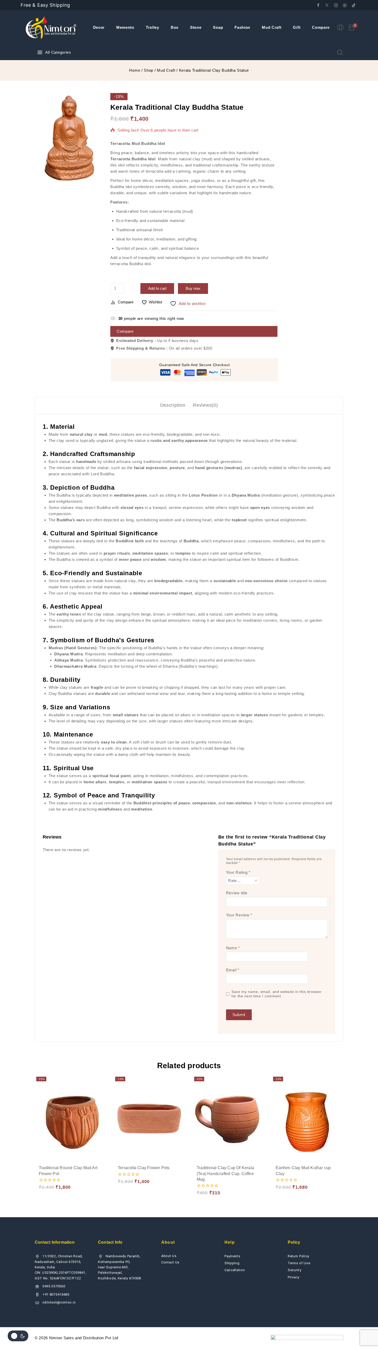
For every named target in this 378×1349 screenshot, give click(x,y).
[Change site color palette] (18, 1336)
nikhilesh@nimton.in (59, 1302)
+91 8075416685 (55, 1294)
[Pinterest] (345, 5)
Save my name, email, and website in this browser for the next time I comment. (276, 994)
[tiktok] (353, 5)
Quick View (89, 1167)
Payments (232, 1256)
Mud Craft (271, 27)
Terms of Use (299, 1263)
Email (232, 970)
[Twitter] (327, 5)
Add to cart (157, 288)
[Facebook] (318, 5)
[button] (52, 1167)
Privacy (293, 1277)
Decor (99, 27)
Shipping (232, 1263)
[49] (69, 137)
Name (233, 948)
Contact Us (170, 1262)
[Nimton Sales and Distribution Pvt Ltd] (51, 27)
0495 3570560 (53, 1286)
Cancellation (234, 1270)
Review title (236, 893)
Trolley (152, 27)
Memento (125, 27)
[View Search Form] (340, 52)
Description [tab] (172, 405)
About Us (169, 1256)
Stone (196, 27)
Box (174, 27)
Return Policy (298, 1256)
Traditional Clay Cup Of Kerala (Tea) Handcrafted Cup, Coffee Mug (225, 1173)
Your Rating (238, 872)
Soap (218, 27)
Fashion (242, 27)
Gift (296, 27)
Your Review (239, 915)
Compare (321, 27)
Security (294, 1270)
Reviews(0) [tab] (205, 405)
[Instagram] (336, 5)
